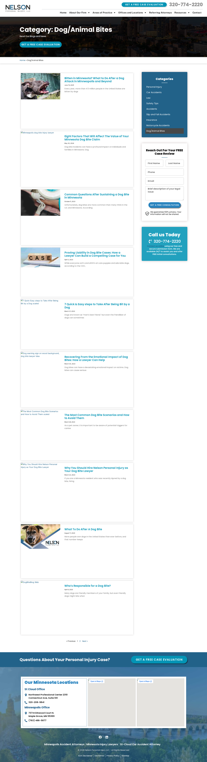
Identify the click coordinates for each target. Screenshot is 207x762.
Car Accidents (154, 92)
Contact (197, 12)
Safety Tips (152, 103)
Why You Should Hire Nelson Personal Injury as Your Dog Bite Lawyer (96, 469)
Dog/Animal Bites (155, 130)
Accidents (151, 108)
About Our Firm (77, 12)
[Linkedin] (107, 737)
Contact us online (155, 246)
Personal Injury (154, 86)
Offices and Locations (130, 12)
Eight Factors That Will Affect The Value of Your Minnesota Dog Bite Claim (96, 137)
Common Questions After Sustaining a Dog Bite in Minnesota (96, 196)
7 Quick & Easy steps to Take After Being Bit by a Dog (97, 305)
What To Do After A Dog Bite (83, 529)
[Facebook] (100, 737)
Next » (85, 641)
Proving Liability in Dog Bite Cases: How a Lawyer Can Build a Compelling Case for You (95, 254)
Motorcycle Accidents (158, 125)
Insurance (151, 119)
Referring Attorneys (160, 12)
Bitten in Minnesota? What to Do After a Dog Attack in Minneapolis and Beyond (94, 79)
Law (148, 97)
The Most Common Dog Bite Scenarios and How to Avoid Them (96, 416)
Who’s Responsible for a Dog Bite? (87, 586)
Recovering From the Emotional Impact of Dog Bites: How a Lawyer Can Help (96, 358)
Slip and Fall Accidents (158, 114)
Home (63, 12)
